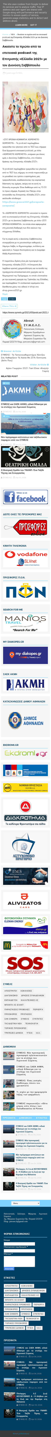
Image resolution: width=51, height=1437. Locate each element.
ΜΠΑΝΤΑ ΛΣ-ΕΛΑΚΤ (14, 1005)
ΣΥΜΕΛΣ (25, 1019)
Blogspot (35, 1434)
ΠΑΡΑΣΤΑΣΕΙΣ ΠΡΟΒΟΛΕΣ (17, 1009)
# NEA (12, 299)
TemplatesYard (21, 1434)
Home (5, 34)
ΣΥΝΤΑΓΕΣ (38, 1019)
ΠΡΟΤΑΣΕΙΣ (26, 1014)
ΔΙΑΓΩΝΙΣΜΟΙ (11, 995)
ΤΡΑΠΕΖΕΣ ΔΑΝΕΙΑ (14, 1033)
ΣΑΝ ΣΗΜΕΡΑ (11, 1019)
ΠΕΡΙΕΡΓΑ (38, 1009)
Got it (33, 25)
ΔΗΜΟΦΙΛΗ (25, 1118)
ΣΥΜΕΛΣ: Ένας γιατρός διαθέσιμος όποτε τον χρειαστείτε (29, 1083)
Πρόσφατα (9, 1118)
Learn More (21, 25)
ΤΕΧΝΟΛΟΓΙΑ (31, 1023)
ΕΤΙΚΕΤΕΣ (41, 1118)
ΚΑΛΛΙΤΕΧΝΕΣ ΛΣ (29, 1000)
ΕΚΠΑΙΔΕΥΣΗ (11, 1000)
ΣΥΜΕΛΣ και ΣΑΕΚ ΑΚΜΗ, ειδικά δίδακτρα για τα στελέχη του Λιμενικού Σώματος (24, 405)
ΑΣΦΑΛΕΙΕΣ (26, 991)
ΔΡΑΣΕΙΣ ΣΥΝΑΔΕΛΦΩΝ (32, 995)
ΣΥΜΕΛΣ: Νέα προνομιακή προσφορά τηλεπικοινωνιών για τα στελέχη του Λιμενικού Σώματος (31, 1143)
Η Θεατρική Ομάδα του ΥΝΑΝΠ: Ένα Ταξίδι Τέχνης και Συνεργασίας (22, 471)
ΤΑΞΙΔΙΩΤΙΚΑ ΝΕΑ (13, 1023)
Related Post (9, 376)
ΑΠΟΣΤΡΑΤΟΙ (11, 991)
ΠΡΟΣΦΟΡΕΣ (11, 1014)
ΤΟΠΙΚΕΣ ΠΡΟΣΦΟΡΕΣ (15, 1028)
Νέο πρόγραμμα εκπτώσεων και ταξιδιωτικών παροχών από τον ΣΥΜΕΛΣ (24, 438)
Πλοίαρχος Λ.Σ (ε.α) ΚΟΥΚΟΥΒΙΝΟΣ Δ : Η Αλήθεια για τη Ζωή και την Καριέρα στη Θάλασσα (31, 1172)
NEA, (20, 73)
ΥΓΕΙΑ (30, 1033)
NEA (13, 34)
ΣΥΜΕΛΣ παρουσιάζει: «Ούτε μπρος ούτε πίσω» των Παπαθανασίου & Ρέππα (32, 1106)
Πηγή (5, 294)
